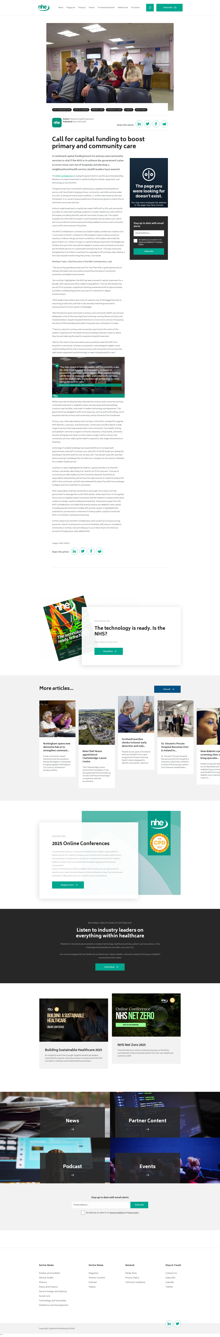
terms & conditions (146, 242)
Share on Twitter (147, 123)
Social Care (44, 1296)
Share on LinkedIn (139, 123)
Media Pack (123, 7)
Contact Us (171, 1273)
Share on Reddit (164, 123)
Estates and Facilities (49, 1273)
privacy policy (133, 1213)
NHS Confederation (64, 176)
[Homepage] (43, 7)
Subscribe (167, 7)
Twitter (169, 1287)
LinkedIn (170, 1282)
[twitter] (177, 1323)
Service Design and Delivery (53, 1291)
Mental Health (46, 1278)
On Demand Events (106, 7)
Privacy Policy (132, 1278)
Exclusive (135, 7)
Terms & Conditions (135, 1282)
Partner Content (97, 1278)
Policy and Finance (48, 1287)
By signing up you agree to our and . (151, 242)
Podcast (82, 7)
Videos (92, 1287)
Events (92, 7)
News (60, 7)
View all (166, 689)
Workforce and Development (53, 1305)
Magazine (70, 7)
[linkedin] (169, 1323)
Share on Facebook (156, 123)
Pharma (43, 1282)
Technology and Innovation (52, 1301)
